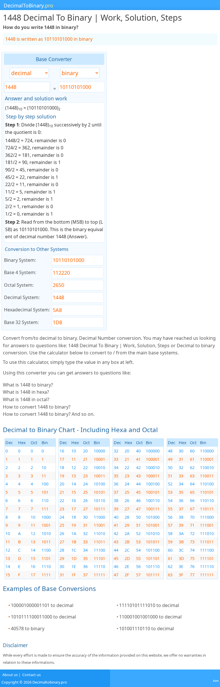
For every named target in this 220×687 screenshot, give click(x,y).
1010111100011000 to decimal (43, 617)
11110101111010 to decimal (149, 605)
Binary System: (20, 260)
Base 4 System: (20, 272)
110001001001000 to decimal (150, 617)
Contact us (31, 674)
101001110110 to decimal (146, 628)
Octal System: (19, 285)
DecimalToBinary (28, 5)
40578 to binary (27, 628)
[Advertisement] (162, 138)
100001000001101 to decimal (42, 605)
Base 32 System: (21, 322)
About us (10, 674)
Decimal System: (22, 297)
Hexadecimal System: (27, 310)
